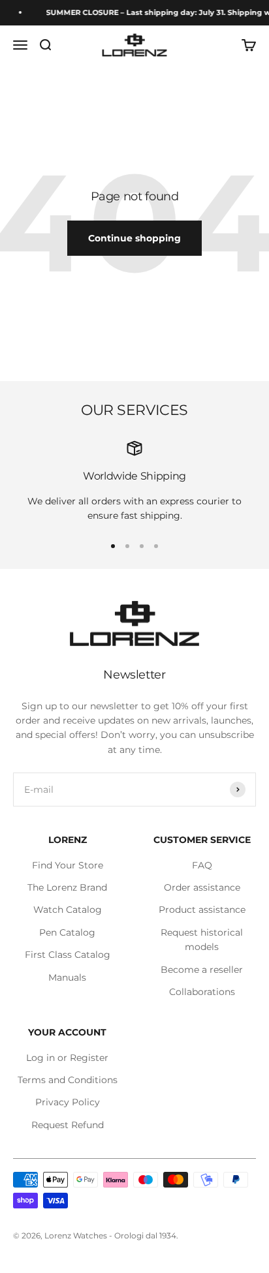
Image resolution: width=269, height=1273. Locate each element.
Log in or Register (67, 1058)
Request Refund (67, 1125)
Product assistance (202, 909)
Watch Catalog (67, 909)
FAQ (202, 865)
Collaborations (202, 992)
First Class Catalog (67, 954)
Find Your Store (67, 865)
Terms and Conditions (68, 1080)
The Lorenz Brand (67, 887)
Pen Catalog (67, 932)
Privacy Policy (67, 1102)
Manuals (67, 977)
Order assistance (202, 887)
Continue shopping (134, 238)
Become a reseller (202, 969)
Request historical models (202, 940)
